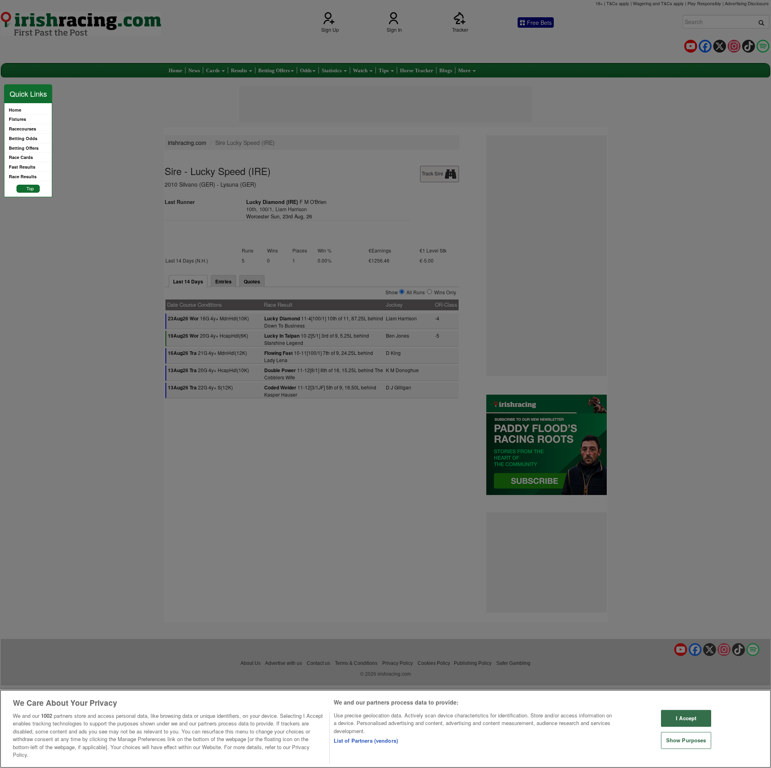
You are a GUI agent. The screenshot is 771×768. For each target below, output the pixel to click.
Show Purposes (686, 740)
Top (30, 188)
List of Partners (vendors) (366, 740)
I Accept (686, 718)
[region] (385, 729)
